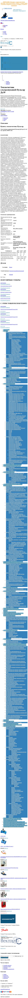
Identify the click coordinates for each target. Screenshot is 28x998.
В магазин (5, 975)
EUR (4, 31)
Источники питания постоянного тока (15, 488)
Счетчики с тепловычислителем (18, 752)
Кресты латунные (15, 807)
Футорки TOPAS (15, 352)
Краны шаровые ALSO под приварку (14, 359)
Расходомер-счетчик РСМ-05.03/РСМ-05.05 (16, 590)
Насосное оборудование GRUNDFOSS (15, 473)
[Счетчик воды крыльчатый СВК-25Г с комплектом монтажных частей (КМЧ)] (4, 876)
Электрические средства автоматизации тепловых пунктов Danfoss (18, 530)
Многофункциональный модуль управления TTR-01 (16, 528)
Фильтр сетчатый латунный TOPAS (17, 336)
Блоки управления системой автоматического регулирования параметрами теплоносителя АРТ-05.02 (18, 522)
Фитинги (13, 763)
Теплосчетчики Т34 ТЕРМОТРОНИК (15, 603)
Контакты (5, 978)
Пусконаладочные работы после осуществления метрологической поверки (16, 627)
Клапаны (11, 634)
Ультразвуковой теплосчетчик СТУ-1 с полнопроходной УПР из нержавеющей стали (18, 457)
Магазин (5, 59)
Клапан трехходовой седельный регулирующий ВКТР (16, 512)
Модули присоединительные (15, 748)
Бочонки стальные (15, 779)
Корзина (13, 20)
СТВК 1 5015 (3, 836)
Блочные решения (7, 367)
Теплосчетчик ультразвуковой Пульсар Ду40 (9, 309)
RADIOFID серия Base (11, 379)
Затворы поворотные (13, 731)
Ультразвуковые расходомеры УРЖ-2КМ (18, 420)
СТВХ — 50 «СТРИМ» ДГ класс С (7, 846)
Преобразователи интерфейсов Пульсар (15, 583)
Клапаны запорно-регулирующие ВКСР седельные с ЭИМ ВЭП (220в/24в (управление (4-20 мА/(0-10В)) (18, 500)
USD (4, 32)
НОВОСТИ (6, 64)
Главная (2, 71)
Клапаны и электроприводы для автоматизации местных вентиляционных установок (16, 652)
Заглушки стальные (15, 780)
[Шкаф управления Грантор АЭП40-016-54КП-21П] (4, 907)
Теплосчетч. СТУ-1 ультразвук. (16, 440)
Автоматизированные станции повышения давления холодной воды (17, 475)
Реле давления (12, 742)
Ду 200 (10, 431)
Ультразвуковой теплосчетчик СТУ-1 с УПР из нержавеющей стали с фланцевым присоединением (15, 825)
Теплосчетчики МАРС (14, 446)
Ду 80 (10, 435)
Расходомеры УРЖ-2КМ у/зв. (15, 413)
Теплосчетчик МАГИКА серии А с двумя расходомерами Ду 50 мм (13, 899)
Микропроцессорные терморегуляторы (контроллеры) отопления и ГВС (15, 519)
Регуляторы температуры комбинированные (16, 698)
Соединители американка (17, 809)
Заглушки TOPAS (15, 339)
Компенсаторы (12, 732)
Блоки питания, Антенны (12, 572)
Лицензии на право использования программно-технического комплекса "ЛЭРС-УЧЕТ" (16, 581)
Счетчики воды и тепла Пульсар (10, 723)
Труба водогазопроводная (17, 797)
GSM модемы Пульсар (14, 565)
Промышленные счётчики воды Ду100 (18, 407)
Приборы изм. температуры (12, 388)
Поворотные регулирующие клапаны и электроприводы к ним (15, 681)
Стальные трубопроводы (14, 777)
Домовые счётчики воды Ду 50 (16, 398)
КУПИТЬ (10, 18)
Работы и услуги (7, 639)
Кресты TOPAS (15, 342)
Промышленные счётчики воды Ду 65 (17, 404)
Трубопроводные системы (12, 759)
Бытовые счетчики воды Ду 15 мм (17, 394)
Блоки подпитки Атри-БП (5, 298)
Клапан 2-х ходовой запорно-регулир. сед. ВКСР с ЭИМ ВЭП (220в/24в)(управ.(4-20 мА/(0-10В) (16, 490)
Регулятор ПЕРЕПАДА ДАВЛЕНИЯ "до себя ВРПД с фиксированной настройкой (17, 546)
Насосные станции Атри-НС (6, 292)
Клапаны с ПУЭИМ (13, 635)
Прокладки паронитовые (17, 791)
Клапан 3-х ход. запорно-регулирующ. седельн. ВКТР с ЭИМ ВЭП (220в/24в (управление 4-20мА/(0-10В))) (19, 515)
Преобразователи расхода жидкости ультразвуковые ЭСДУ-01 (14, 599)
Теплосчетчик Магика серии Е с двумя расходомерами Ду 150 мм (13, 888)
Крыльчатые (14, 750)
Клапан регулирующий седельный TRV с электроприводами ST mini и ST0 (18, 493)
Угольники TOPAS (15, 349)
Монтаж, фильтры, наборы (15, 437)
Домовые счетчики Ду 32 (14, 399)
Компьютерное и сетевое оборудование (12, 464)
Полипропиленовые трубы (15, 770)
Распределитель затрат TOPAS (16, 355)
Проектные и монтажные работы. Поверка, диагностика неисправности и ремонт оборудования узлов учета (13, 614)
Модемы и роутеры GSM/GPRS (13, 381)
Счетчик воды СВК (10, 423)
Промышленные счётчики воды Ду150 (18, 408)
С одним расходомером (14, 376)
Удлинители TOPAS (16, 350)
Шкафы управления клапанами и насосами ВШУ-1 (16, 560)
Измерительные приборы (9, 383)
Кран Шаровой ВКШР (16, 637)
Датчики (8, 385)
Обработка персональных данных (14, 63)
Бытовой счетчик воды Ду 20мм (16, 393)
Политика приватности (8, 969)
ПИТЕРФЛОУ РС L (13, 402)
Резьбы (13, 792)
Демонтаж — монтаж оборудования (14, 640)
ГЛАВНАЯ (5, 57)
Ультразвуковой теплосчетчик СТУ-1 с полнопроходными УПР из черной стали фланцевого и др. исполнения (12, 819)
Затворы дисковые (13, 633)
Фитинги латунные (13, 803)
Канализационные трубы (14, 760)
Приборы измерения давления (16, 386)
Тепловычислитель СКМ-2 (12, 602)
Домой (4, 974)
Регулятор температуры (14, 758)
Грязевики (11, 815)
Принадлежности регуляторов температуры (16, 391)
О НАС (5, 58)
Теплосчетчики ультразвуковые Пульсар (13, 71)
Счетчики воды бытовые (12, 424)
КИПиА (8, 736)
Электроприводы (13, 745)
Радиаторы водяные (16, 766)
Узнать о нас (6, 976)
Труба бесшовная (15, 796)
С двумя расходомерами (14, 375)
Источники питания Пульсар (15, 576)
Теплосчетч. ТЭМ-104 (14, 441)
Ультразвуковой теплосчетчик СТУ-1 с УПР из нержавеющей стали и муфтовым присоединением (18, 461)
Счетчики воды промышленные (13, 429)
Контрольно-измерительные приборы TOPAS (16, 354)
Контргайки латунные (16, 806)
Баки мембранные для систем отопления (15, 727)
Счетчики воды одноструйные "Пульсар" (15, 428)
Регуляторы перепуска (11, 693)
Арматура (5, 331)
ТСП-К (10, 390)
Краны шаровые (12, 636)
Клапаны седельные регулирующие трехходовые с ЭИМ (14, 509)
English (5, 25)
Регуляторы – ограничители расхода (14, 700)
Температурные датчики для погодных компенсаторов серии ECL (15, 708)
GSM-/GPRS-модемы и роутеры (13, 564)
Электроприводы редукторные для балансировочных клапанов (14, 718)
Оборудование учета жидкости (16, 401)
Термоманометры (13, 743)
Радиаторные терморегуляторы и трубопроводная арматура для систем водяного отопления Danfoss (14, 644)
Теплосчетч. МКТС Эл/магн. (15, 439)
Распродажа (6, 720)
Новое (10, 267)
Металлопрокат (15, 783)
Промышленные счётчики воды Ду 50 (17, 403)
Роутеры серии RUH (10, 382)
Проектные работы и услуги (12, 629)
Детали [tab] (5, 119)
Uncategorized (6, 329)
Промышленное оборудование (10, 630)
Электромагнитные (15, 754)
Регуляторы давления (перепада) (13, 421)
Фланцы (13, 802)
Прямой (11, 274)
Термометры (11, 744)
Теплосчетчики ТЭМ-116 (14, 451)
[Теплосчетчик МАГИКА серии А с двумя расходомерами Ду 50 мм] (4, 897)
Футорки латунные (15, 813)
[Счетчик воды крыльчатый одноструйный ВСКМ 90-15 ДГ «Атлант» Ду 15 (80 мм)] (4, 854)
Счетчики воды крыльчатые (12, 425)
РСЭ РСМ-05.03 (12, 414)
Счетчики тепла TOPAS (14, 356)
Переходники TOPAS (16, 345)
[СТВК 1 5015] (4, 834)
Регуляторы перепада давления (13, 691)
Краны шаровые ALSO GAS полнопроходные (16, 358)
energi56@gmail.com (5, 989)
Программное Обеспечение (9, 612)
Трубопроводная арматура (9, 726)
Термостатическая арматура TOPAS (17, 366)
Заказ (9, 20)
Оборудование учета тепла (9, 591)
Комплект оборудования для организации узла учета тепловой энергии (15, 373)
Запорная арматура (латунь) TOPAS (14, 332)
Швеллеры (16, 786)
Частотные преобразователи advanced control (13, 826)
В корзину (3, 114)
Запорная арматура (10, 631)
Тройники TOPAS (15, 348)
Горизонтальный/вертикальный (16, 271)
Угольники (14, 776)
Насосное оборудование (8, 472)
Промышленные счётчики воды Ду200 (18, 409)
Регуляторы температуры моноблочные (15, 699)
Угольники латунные (16, 812)
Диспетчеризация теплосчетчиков (11, 377)
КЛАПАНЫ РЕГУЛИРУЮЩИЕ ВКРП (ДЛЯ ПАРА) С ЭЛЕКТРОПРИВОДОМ (16, 503)
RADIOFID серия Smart (11, 380)
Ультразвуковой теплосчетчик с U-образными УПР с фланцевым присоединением (17, 454)
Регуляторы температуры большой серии (15, 694)
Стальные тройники (16, 794)
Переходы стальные (16, 790)
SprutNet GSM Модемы (14, 570)
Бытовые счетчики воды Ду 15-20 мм (14, 588)
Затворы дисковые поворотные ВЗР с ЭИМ (16, 487)
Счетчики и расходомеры (14, 749)
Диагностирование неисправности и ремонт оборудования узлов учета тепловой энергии (16, 617)
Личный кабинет (4, 20)
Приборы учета (9, 747)
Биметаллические (18, 767)
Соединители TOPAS (16, 347)
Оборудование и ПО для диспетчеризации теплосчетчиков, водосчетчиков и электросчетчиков (15, 562)
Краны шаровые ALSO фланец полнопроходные (13, 361)
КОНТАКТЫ (6, 65)
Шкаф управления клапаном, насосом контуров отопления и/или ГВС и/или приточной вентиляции (15, 557)
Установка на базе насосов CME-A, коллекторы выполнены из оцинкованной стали (19, 478)
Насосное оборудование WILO (13, 483)
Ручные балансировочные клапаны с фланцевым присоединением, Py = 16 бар (15, 551)
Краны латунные (13, 733)
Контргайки (14, 781)
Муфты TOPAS (15, 343)
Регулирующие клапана (11, 756)
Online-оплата (9, 62)
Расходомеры (9, 392)
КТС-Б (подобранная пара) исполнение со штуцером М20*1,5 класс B (18, 597)
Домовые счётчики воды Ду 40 (16, 397)
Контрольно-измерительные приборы (12, 466)
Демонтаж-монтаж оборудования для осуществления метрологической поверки (17, 623)
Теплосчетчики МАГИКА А (15, 444)
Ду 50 (10, 433)
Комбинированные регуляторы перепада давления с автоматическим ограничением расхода (16, 662)
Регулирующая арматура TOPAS (13, 363)
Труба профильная (15, 799)
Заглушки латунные (16, 804)
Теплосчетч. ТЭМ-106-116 (15, 442)
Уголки (16, 785)
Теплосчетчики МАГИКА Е (15, 445)
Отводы (13, 788)
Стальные (16, 769)
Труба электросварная (16, 801)
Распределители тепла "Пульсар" (13, 601)
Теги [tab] (4, 120)
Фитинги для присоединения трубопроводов (16, 715)
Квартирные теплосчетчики (12, 592)
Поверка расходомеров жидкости (11, 608)
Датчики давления (10, 467)
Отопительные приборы (14, 764)
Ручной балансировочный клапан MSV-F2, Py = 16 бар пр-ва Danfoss (18, 554)
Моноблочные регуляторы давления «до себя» (16, 669)
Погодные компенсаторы (12, 683)
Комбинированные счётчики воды (14, 387)
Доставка (5, 967)
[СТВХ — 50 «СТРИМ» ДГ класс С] (4, 844)
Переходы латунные (16, 808)
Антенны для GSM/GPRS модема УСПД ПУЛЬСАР (16, 574)
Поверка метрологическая (12, 641)
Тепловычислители (13, 755)
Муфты (13, 771)
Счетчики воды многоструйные (13, 426)
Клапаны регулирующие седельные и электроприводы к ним (14, 657)
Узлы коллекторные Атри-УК (6, 286)
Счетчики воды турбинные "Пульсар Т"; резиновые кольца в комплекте (17, 416)
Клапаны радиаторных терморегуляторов (15, 655)
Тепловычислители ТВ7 (14, 604)
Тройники (13, 774)
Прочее (13, 772)
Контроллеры (12, 739)
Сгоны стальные (15, 793)
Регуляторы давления (11, 532)
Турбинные (14, 753)
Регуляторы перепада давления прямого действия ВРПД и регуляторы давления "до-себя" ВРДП (18, 535)
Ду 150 (10, 430)
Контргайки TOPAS (16, 341)
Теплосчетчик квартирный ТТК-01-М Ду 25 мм (9, 867)
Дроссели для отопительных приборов (15, 647)
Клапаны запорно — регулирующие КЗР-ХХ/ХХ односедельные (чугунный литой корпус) (18, 497)
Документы (6, 60)
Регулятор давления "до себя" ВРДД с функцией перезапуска (18, 543)
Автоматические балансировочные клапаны (16, 646)
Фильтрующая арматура (11, 814)
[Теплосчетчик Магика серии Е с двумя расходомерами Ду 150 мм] (4, 886)
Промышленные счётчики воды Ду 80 (17, 406)
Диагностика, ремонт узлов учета (14, 722)
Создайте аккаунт (7, 965)
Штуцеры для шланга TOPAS (18, 353)
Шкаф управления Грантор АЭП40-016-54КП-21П (10, 909)
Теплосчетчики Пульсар (14, 447)
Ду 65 (10, 434)
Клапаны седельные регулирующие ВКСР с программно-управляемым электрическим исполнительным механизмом (16, 506)
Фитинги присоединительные (13, 716)
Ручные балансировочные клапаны (14, 706)
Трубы (12, 761)
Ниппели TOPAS (15, 344)
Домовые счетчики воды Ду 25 (16, 396)
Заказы (7, 69)
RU (5, 26)
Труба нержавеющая (16, 798)
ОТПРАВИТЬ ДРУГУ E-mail (7, 111)
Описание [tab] (5, 117)
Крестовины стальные (16, 782)
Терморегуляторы (10, 463)
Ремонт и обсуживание (8, 721)
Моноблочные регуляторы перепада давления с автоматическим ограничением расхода (16, 674)
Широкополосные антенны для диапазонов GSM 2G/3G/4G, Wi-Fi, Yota (18, 578)
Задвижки (11, 729)
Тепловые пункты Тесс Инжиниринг (17, 371)
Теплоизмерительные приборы (13, 436)
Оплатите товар (7, 966)
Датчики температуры (11, 471)
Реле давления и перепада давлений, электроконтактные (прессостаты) (14, 702)
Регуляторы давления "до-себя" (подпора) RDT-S (16, 549)
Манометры (11, 740)
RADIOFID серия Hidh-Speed (15, 567)
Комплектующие (13, 738)
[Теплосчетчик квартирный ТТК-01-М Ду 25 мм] (4, 866)
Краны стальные (12, 734)
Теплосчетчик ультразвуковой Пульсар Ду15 (9, 316)
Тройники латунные (16, 810)
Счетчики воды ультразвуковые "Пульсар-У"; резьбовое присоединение (18, 419)
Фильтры (11, 817)
